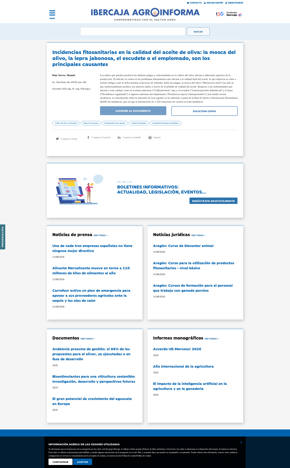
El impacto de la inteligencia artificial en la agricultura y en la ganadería (190, 386)
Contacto (196, 2)
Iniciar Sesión (215, 2)
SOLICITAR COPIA (204, 111)
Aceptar (82, 461)
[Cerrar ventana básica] (241, 442)
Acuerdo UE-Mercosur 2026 (177, 348)
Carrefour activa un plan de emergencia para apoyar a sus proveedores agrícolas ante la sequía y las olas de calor (91, 295)
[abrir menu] (52, 13)
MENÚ (52, 18)
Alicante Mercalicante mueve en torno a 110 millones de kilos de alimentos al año (91, 270)
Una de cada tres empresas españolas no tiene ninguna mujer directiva (92, 248)
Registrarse (235, 2)
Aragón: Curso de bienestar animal (183, 245)
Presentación (2, 237)
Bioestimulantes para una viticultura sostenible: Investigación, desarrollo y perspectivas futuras (93, 379)
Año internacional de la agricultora (183, 366)
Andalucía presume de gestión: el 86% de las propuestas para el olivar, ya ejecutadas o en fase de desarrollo (91, 353)
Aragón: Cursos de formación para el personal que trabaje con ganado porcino (193, 288)
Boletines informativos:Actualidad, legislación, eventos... (161, 189)
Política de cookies (143, 456)
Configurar (60, 461)
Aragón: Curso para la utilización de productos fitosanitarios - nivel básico (193, 265)
